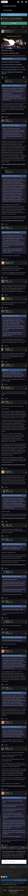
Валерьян (8, 262)
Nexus (7, 748)
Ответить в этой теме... (10, 861)
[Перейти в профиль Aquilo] (2, 539)
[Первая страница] (2, 27)
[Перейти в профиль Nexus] (2, 748)
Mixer (23, 67)
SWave (7, 120)
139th (6, 524)
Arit (6, 80)
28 (26, 866)
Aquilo (7, 539)
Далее (23, 26)
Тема (4, 890)
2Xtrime (7, 650)
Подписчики (12, 866)
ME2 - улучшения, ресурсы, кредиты (9, 67)
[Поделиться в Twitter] (4, 877)
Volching (7, 298)
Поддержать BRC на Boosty (14, 14)
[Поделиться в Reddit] (2, 877)
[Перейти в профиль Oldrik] (2, 490)
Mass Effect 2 (20, 19)
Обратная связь (13, 891)
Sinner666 (8, 471)
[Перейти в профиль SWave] (2, 120)
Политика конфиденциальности (16, 890)
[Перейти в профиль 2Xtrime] (2, 651)
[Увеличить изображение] (14, 43)
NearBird (7, 364)
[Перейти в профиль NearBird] (2, 365)
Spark (24, 69)
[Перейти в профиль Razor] (2, 281)
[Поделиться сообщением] (25, 32)
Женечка (6, 19)
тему (8, 511)
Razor (6, 280)
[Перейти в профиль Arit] (2, 81)
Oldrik (6, 490)
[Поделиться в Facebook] (6, 877)
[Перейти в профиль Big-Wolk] (2, 388)
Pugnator (7, 348)
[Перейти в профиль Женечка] (2, 31)
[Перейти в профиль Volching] (2, 298)
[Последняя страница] (26, 27)
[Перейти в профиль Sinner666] (2, 471)
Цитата (6, 77)
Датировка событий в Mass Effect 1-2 (10, 69)
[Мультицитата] (2, 77)
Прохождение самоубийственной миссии (10, 61)
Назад (4, 26)
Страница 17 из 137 (14, 847)
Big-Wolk (7, 387)
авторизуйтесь (19, 855)
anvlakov (7, 571)
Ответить (14, 23)
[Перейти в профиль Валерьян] (2, 262)
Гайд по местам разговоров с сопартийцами (11, 64)
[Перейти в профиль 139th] (2, 525)
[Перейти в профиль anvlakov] (2, 571)
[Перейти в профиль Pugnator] (2, 349)
